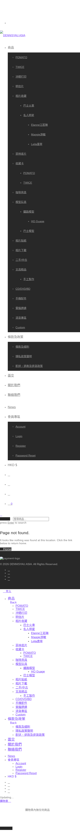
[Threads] (9, 572)
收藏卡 (20, 163)
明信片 (20, 86)
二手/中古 (21, 259)
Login (19, 436)
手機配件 (21, 298)
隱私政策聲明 (24, 356)
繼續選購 (6, 828)
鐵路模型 (28, 211)
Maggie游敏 (38, 134)
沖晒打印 (21, 76)
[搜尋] (9, 474)
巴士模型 (28, 230)
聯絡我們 (14, 394)
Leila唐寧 (36, 144)
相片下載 (21, 250)
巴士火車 (28, 105)
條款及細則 (22, 346)
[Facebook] (9, 576)
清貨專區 (21, 317)
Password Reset (26, 455)
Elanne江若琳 (39, 124)
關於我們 (14, 385)
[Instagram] (9, 569)
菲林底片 (21, 153)
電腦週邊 (21, 308)
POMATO (21, 57)
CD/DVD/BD (23, 288)
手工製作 (28, 279)
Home (6, 549)
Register (21, 445)
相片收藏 (21, 95)
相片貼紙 (21, 240)
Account (20, 426)
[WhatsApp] (9, 579)
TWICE (20, 66)
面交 (11, 375)
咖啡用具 (21, 192)
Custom (20, 327)
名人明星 (28, 115)
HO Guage (37, 221)
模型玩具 (21, 202)
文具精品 (21, 269)
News (12, 407)
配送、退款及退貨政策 (29, 366)
